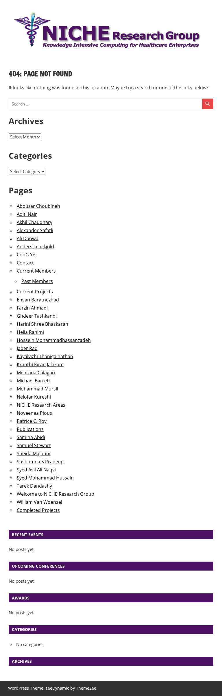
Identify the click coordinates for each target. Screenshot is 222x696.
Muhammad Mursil (37, 389)
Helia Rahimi (30, 332)
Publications (30, 429)
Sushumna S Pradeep (40, 461)
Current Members (36, 271)
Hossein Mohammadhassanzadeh (54, 340)
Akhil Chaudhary (34, 222)
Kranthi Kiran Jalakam (40, 364)
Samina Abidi (31, 437)
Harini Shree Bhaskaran (42, 324)
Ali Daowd (27, 238)
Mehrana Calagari (36, 372)
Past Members (37, 281)
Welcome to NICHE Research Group (55, 494)
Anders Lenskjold (35, 246)
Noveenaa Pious (34, 413)
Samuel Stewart (34, 445)
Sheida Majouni (33, 453)
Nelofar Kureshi (34, 397)
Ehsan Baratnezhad (38, 300)
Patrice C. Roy (32, 421)
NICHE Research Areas (41, 405)
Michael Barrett (33, 380)
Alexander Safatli (35, 230)
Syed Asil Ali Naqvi (36, 470)
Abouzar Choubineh (38, 206)
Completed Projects (38, 510)
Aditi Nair (27, 214)
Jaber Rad (27, 348)
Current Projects (35, 291)
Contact (25, 263)
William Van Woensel (39, 502)
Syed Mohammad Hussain (45, 478)
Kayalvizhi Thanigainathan (45, 356)
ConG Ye (26, 254)
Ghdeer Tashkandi (37, 316)
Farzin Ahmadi (32, 308)
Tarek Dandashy (34, 486)
